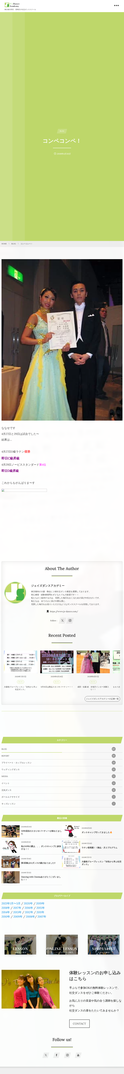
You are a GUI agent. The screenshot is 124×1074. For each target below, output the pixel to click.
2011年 (40, 912)
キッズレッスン (58, 803)
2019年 (40, 903)
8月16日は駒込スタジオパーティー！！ (57, 687)
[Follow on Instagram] (67, 1055)
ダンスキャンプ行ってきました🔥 (97, 832)
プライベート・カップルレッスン (58, 762)
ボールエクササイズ (58, 797)
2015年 (40, 908)
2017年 (17, 908)
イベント (58, 783)
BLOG (20, 682)
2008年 (30, 916)
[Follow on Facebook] (56, 1055)
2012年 (29, 912)
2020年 (28, 903)
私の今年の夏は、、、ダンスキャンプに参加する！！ (41, 847)
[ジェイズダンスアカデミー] (12, 5)
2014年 (6, 912)
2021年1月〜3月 (11, 903)
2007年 (42, 916)
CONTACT (79, 1023)
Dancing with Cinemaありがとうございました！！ (41, 878)
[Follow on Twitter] (45, 1055)
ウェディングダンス (58, 769)
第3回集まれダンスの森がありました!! (38, 863)
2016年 (29, 908)
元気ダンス (58, 790)
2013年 (17, 912)
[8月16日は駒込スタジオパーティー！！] (56, 662)
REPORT (58, 756)
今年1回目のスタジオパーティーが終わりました (41, 832)
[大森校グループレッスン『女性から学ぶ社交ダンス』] (20, 662)
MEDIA (58, 776)
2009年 (17, 916)
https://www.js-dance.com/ (64, 611)
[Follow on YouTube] (78, 1055)
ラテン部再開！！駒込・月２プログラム (99, 847)
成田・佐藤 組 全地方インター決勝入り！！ (93, 688)
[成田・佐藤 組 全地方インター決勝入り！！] (93, 662)
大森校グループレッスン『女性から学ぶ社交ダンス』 (20, 688)
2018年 (6, 908)
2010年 (6, 916)
